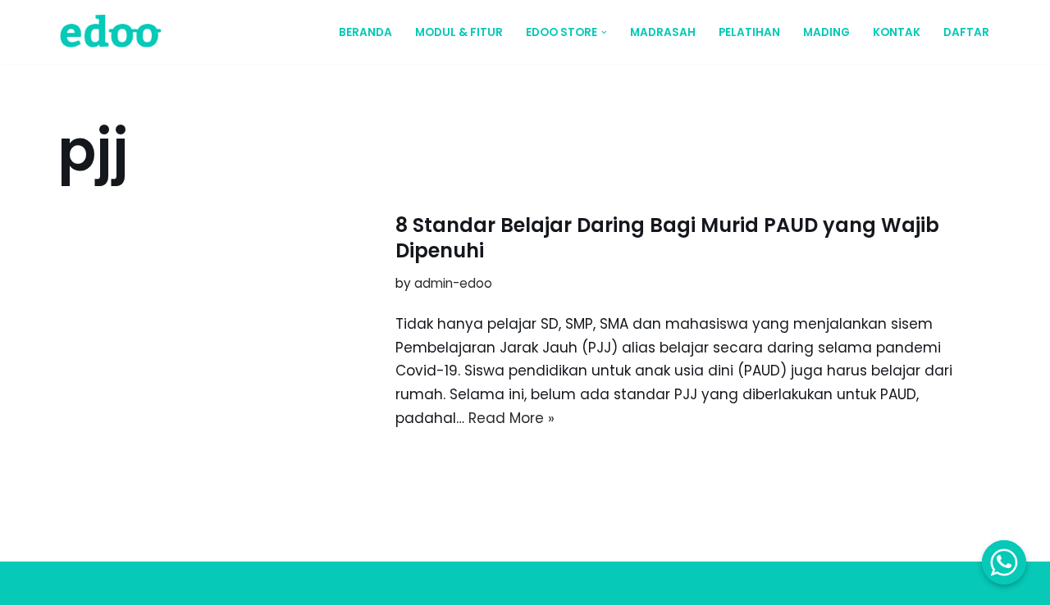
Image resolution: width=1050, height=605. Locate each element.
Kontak (896, 32)
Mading (826, 32)
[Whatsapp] (1004, 562)
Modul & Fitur (459, 32)
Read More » (511, 418)
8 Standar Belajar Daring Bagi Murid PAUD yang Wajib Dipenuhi (667, 238)
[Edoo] (114, 32)
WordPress (230, 583)
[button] (604, 32)
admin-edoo (453, 283)
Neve (75, 583)
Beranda (365, 32)
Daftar (966, 32)
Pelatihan (749, 32)
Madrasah (663, 32)
